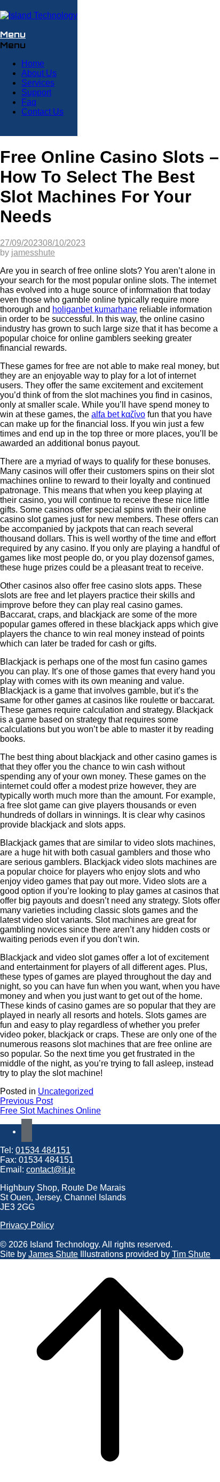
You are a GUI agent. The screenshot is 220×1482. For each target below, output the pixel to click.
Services (37, 82)
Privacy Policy (27, 1225)
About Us (39, 73)
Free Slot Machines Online (50, 1110)
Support (36, 92)
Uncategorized (65, 1091)
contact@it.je (50, 1169)
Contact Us (42, 111)
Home (32, 63)
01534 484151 (42, 1150)
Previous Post (26, 1100)
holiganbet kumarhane (94, 309)
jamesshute (33, 252)
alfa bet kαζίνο (118, 414)
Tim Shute (191, 1254)
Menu (13, 34)
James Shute (53, 1254)
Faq (28, 102)
